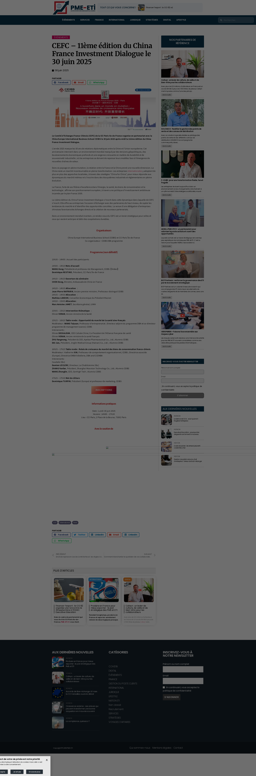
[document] (128, 388)
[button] (56, 760)
